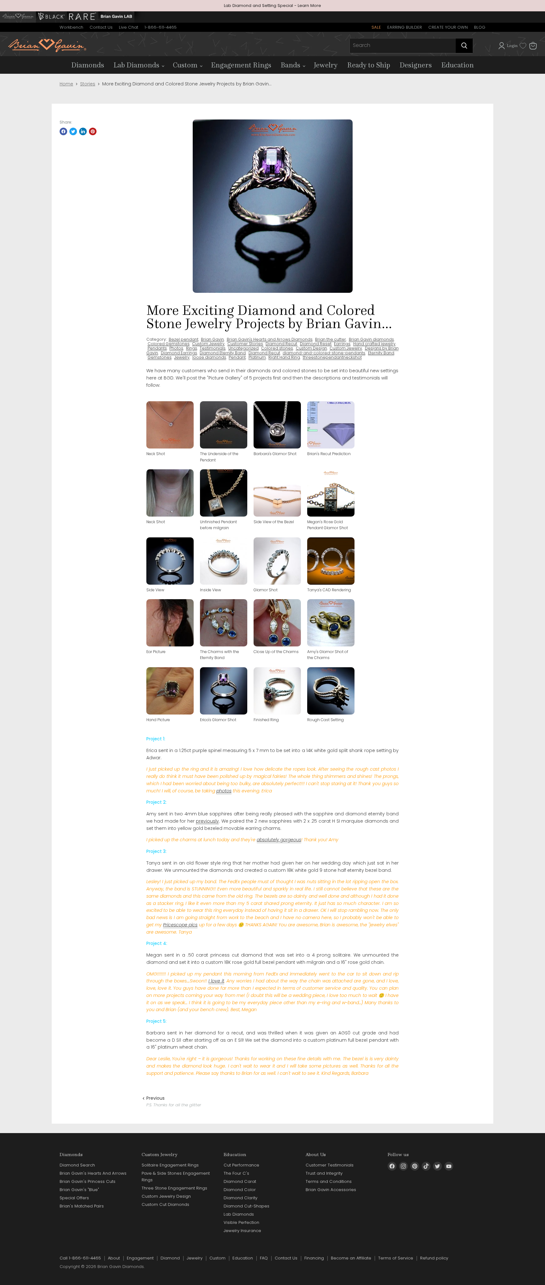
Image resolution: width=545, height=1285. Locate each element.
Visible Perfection (241, 1222)
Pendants (157, 348)
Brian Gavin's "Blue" (79, 1190)
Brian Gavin (212, 339)
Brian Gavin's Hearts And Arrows (93, 1173)
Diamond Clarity (240, 1198)
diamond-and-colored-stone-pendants (324, 353)
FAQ (264, 1258)
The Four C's (236, 1173)
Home (66, 83)
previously (207, 821)
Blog (479, 27)
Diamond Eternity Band (223, 353)
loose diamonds (209, 357)
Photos (176, 348)
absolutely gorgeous (279, 839)
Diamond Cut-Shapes (246, 1206)
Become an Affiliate (351, 1258)
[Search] (464, 45)
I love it (216, 981)
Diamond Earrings (179, 353)
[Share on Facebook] (63, 131)
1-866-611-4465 (160, 27)
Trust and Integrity (324, 1173)
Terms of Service (395, 1258)
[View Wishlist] (523, 46)
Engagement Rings (241, 65)
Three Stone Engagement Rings (174, 1188)
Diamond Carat (240, 1181)
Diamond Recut (281, 343)
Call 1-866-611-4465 (80, 1258)
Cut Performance (241, 1165)
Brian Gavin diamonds (371, 339)
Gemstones (160, 357)
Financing (314, 1258)
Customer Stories (245, 343)
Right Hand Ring (284, 357)
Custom (186, 65)
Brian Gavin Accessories (331, 1190)
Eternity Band (381, 353)
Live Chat (128, 27)
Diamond (170, 1258)
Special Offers (74, 1198)
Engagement (140, 1258)
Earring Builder (404, 27)
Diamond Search (77, 1165)
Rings (191, 348)
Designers (416, 65)
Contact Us (101, 27)
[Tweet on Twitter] (73, 131)
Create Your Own (448, 27)
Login (512, 45)
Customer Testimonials (330, 1165)
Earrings (342, 343)
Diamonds (87, 65)
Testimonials (213, 348)
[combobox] (403, 45)
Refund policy (434, 1258)
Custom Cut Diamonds (165, 1204)
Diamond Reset (315, 343)
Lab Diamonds (137, 65)
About (114, 1258)
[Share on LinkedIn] (83, 131)
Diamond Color (240, 1190)
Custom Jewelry (208, 343)
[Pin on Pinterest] (93, 131)
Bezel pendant (183, 339)
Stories (87, 83)
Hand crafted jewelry (374, 343)
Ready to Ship (368, 65)
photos (223, 791)
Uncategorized (243, 348)
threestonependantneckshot (332, 357)
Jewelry (326, 65)
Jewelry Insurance (242, 1231)
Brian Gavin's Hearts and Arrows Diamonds (270, 339)
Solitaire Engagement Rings (170, 1165)
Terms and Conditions (329, 1181)
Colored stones (277, 348)
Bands (291, 65)
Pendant (237, 357)
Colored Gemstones (169, 343)
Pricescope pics (180, 925)
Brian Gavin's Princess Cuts (87, 1181)
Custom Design (311, 348)
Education (457, 65)
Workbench (71, 27)
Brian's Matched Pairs (82, 1206)
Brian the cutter (330, 339)
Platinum (257, 357)
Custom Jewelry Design (166, 1196)
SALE (376, 27)
